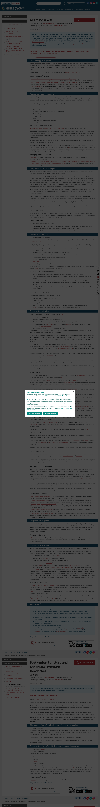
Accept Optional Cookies (34, 413)
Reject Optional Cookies (50, 413)
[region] (50, 403)
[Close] (73, 392)
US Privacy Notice (49, 395)
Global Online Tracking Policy (62, 395)
